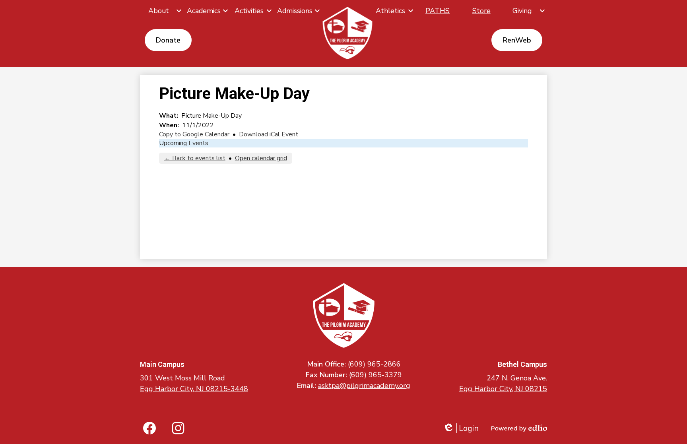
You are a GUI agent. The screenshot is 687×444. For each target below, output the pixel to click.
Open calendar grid (261, 158)
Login (461, 428)
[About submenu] (162, 11)
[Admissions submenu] (298, 11)
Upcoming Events (183, 143)
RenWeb (517, 40)
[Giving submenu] (525, 11)
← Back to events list (194, 158)
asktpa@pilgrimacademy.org (364, 385)
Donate (168, 40)
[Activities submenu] (252, 11)
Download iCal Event (268, 134)
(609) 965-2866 (374, 364)
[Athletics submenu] (393, 11)
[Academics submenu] (207, 11)
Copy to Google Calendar (194, 134)
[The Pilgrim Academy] (348, 33)
